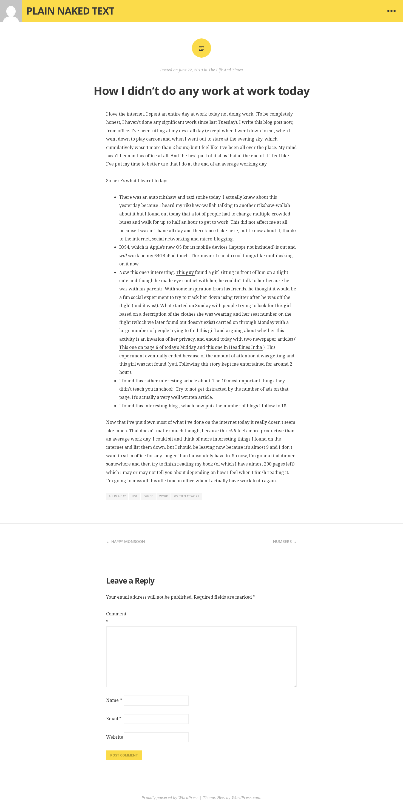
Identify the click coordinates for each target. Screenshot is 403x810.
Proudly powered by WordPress (169, 797)
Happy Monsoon (128, 541)
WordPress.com (245, 797)
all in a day (117, 496)
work (163, 496)
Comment (114, 618)
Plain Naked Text (70, 11)
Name (114, 700)
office (148, 496)
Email (113, 719)
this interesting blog (157, 406)
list (134, 496)
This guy (185, 272)
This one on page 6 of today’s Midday (158, 347)
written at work (186, 496)
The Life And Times (225, 69)
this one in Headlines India (234, 347)
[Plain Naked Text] (11, 11)
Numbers (282, 541)
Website (114, 737)
